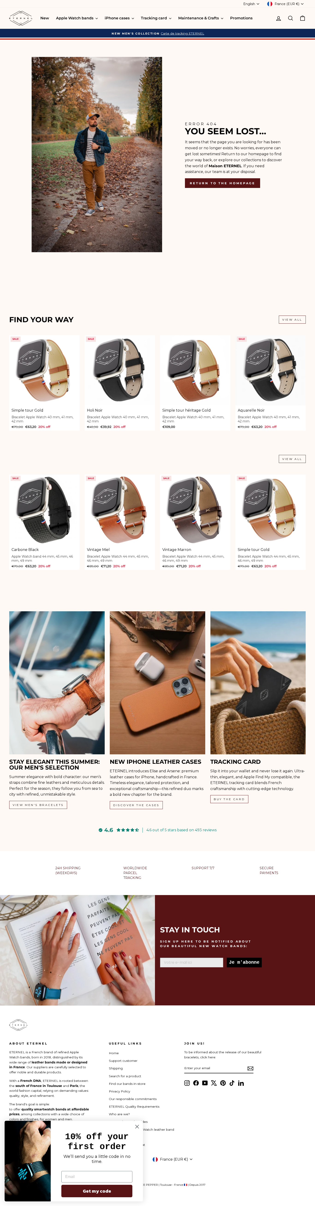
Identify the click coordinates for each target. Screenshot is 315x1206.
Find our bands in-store (127, 1084)
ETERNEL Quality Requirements (134, 1106)
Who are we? (119, 1114)
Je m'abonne (244, 962)
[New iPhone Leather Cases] (157, 682)
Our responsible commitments (133, 1099)
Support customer (123, 1061)
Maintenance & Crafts (199, 18)
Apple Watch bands (75, 18)
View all (292, 319)
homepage (258, 154)
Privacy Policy (119, 1091)
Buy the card (229, 799)
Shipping (116, 1068)
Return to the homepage (222, 183)
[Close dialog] (137, 1127)
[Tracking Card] (258, 682)
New (44, 18)
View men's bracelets (38, 805)
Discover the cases (136, 805)
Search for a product (125, 1076)
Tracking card (154, 18)
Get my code (97, 1191)
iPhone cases (118, 18)
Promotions (241, 18)
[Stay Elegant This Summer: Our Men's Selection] (57, 682)
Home (114, 1053)
